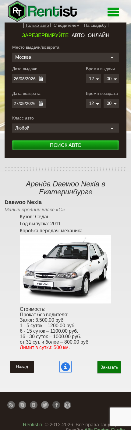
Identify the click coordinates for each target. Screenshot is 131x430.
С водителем (67, 25)
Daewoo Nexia (23, 202)
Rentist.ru (33, 424)
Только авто (37, 25)
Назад (22, 366)
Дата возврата (26, 93)
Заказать (109, 367)
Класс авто (23, 118)
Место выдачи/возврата (35, 47)
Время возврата (102, 93)
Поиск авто (65, 145)
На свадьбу (95, 25)
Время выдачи (100, 68)
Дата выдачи (24, 68)
